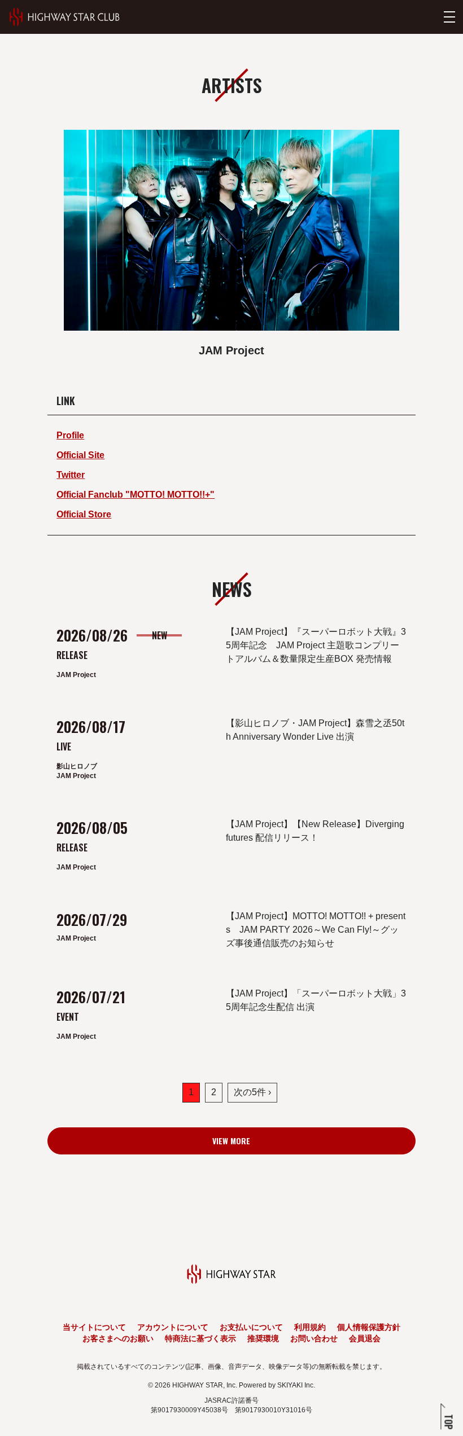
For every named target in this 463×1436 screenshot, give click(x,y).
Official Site (80, 455)
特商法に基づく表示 (200, 1338)
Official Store (83, 514)
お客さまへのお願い (118, 1338)
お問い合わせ (314, 1338)
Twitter (70, 475)
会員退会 (365, 1338)
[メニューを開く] (449, 16)
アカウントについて (172, 1327)
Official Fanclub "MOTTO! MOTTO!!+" (135, 494)
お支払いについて (251, 1327)
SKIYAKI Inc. (296, 1385)
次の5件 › (252, 1092)
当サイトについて (94, 1327)
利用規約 (310, 1327)
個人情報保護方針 (368, 1327)
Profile (70, 435)
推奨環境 (263, 1338)
